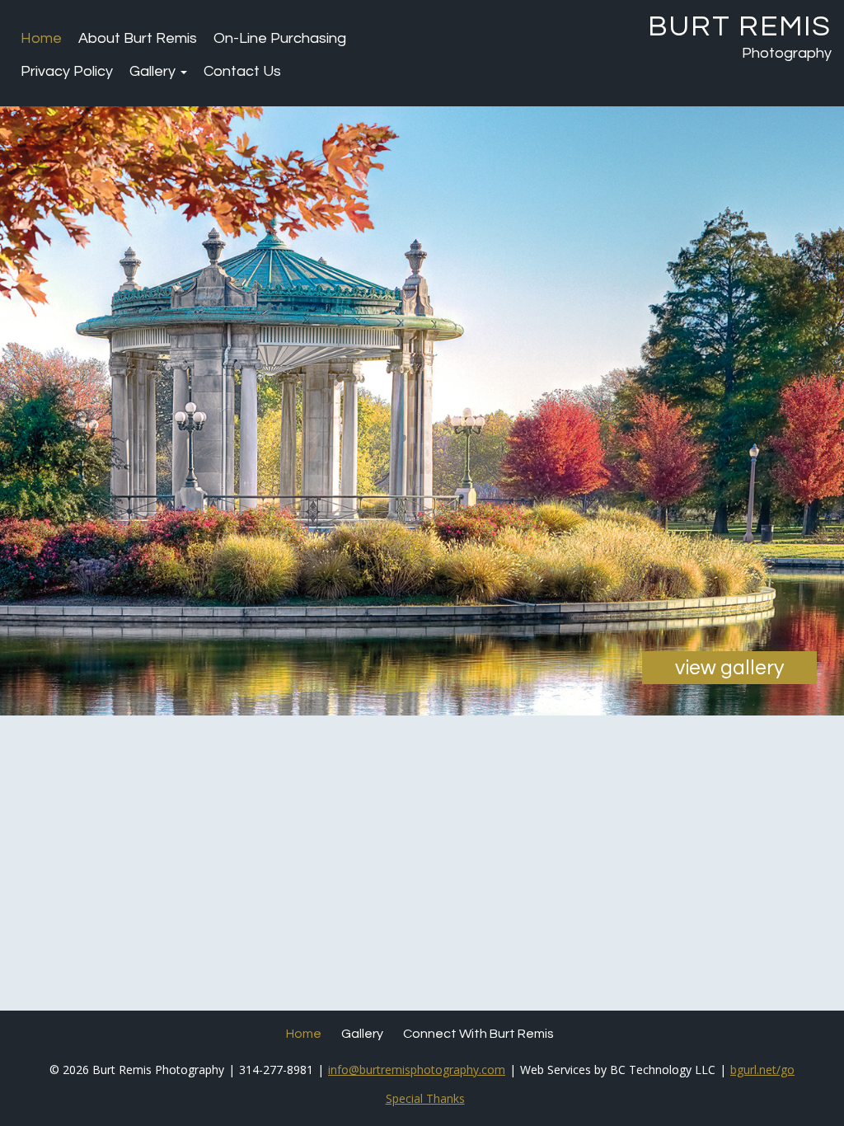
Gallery (154, 71)
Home (41, 38)
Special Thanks (425, 1098)
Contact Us (242, 71)
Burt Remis (740, 26)
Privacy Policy (67, 71)
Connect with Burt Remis (478, 1033)
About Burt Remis (137, 38)
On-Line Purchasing (279, 38)
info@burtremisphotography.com (416, 1069)
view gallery (729, 667)
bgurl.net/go (762, 1069)
